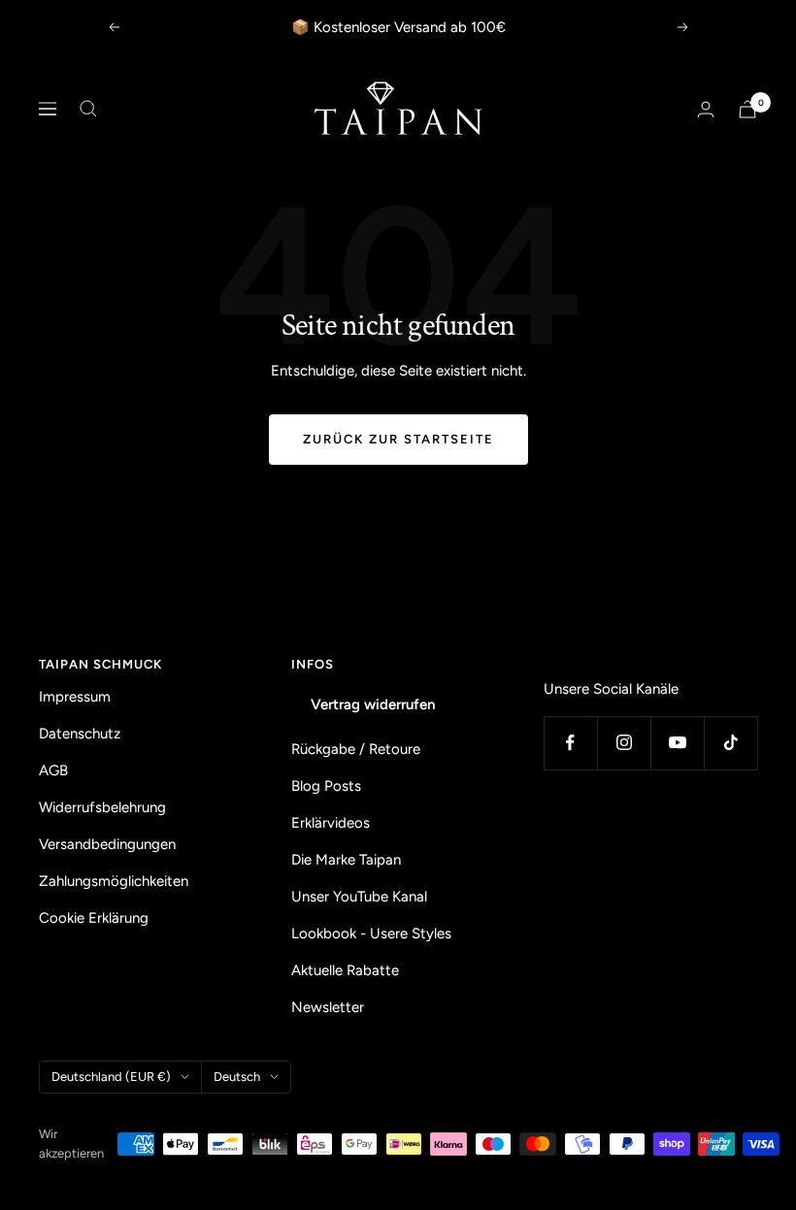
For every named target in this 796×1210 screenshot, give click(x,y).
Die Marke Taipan (346, 859)
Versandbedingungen (107, 844)
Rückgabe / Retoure (355, 749)
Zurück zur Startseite (398, 439)
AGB (53, 770)
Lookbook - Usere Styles (371, 933)
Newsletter (327, 1007)
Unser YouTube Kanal (359, 896)
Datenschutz (79, 733)
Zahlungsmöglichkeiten (113, 881)
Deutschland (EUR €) (111, 1076)
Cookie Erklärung (94, 918)
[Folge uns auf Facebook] (570, 742)
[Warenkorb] (747, 109)
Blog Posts (326, 786)
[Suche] (88, 108)
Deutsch (237, 1076)
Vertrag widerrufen (373, 704)
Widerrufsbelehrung (102, 807)
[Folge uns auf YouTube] (677, 742)
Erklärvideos (330, 823)
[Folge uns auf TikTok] (730, 742)
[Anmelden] (705, 109)
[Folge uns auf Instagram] (623, 742)
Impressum (75, 696)
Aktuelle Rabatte (345, 970)
